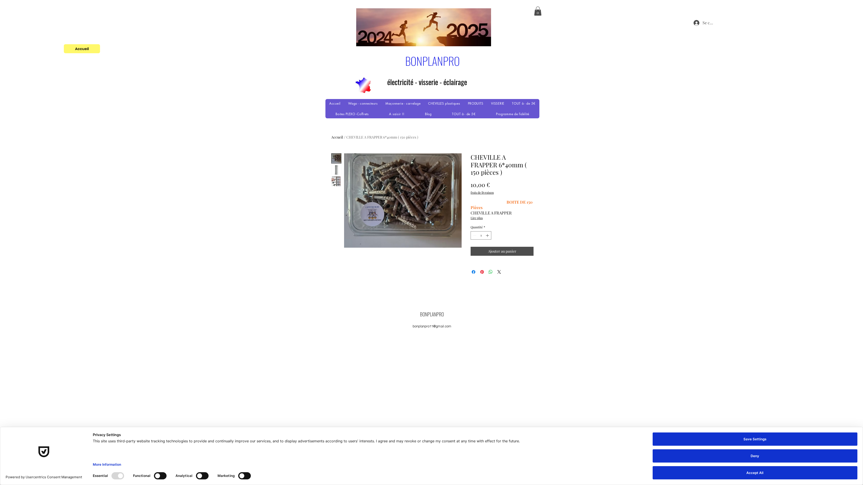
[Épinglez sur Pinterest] (482, 272)
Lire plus (477, 218)
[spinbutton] (481, 235)
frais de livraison (482, 192)
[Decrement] (474, 235)
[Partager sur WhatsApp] (490, 272)
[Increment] (488, 235)
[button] (538, 11)
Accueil (337, 137)
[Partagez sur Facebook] (473, 272)
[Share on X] (499, 272)
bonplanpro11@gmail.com (432, 326)
